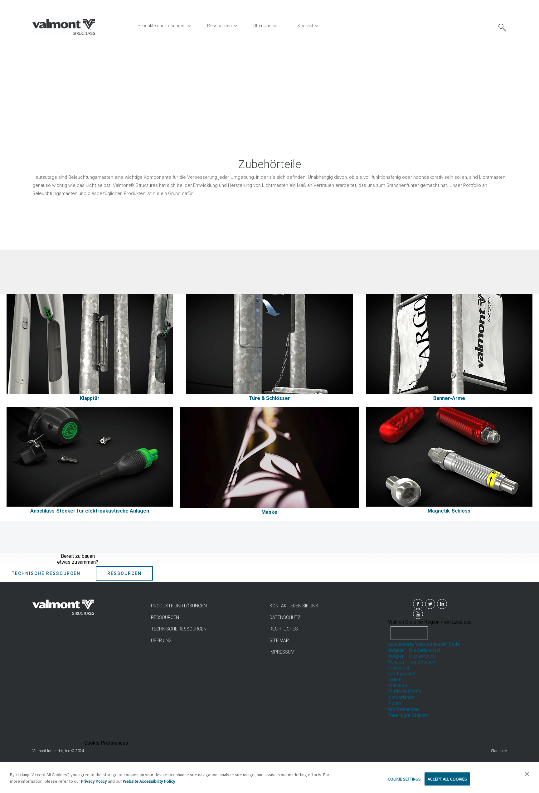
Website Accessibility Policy (149, 781)
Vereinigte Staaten (408, 715)
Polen (394, 703)
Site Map (279, 640)
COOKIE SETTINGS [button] (404, 779)
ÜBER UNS (161, 640)
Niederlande (401, 697)
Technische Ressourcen (46, 573)
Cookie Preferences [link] (106, 743)
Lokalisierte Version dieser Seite (424, 644)
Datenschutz (285, 617)
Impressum (282, 651)
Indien (394, 680)
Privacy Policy (94, 781)
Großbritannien (404, 709)
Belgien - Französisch (412, 656)
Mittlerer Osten (404, 691)
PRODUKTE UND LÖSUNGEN (179, 605)
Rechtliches (284, 628)
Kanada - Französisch (411, 662)
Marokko (397, 685)
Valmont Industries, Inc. (51, 751)
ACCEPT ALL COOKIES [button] (447, 779)
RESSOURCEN (165, 617)
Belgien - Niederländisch (415, 650)
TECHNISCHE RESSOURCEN (178, 628)
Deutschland (401, 674)
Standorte (499, 751)
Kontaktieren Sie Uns (294, 605)
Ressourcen (124, 573)
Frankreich (399, 668)
